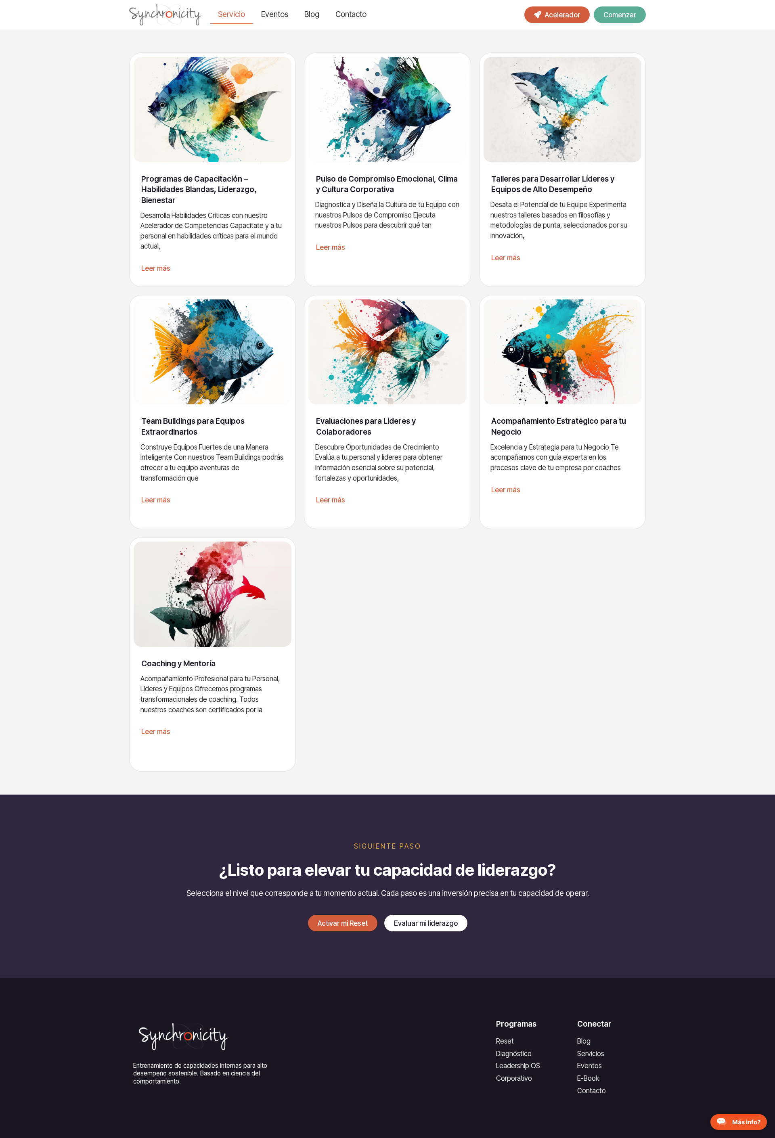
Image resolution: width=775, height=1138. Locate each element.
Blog (311, 14)
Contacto (351, 14)
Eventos (274, 14)
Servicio (231, 14)
